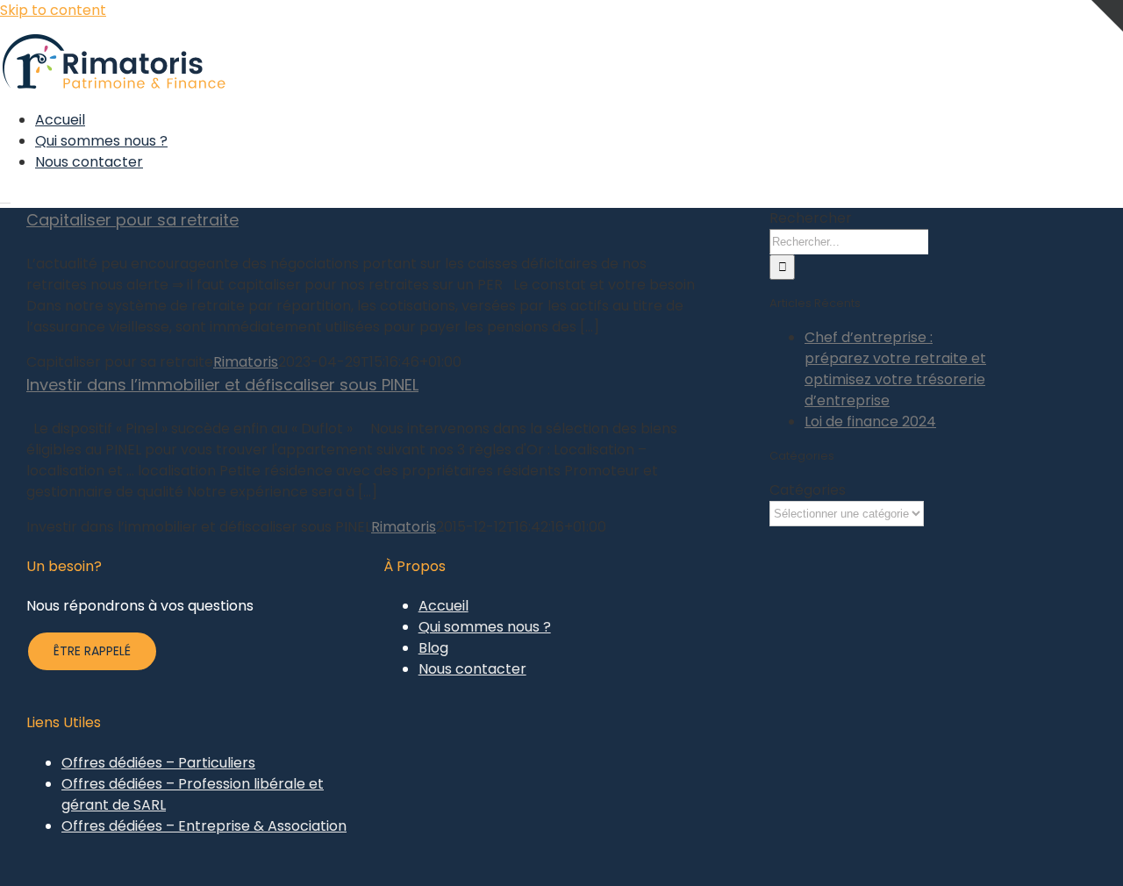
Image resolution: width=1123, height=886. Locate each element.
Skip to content (53, 10)
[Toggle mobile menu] (5, 196)
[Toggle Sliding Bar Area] (1107, 58)
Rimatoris (245, 362)
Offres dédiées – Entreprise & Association (204, 826)
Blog (433, 648)
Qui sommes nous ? (484, 627)
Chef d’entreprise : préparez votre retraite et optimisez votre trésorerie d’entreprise (895, 369)
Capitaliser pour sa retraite (132, 220)
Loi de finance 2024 (870, 421)
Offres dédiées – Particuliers (158, 763)
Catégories (807, 490)
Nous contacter (472, 669)
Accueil (443, 606)
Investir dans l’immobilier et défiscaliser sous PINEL (222, 385)
